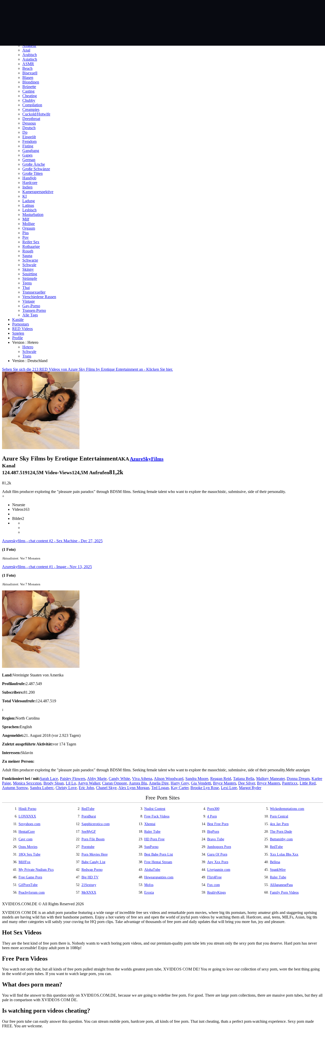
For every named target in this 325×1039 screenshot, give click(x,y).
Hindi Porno (27, 809)
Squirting (29, 274)
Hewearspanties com (158, 877)
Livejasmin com (218, 870)
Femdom (29, 141)
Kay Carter (179, 788)
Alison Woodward (168, 778)
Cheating (29, 96)
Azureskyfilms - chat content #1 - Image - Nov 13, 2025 (47, 567)
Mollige (28, 224)
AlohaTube (152, 870)
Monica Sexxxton (27, 783)
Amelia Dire (159, 783)
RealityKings (216, 892)
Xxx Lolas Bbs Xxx (284, 854)
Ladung (28, 201)
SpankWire (278, 870)
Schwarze (30, 260)
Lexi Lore (229, 788)
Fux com (213, 885)
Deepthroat (31, 118)
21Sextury (89, 885)
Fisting (27, 146)
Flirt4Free (214, 877)
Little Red (308, 783)
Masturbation (32, 214)
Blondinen (30, 82)
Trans (26, 356)
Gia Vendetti (201, 783)
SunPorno (151, 847)
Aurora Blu (138, 783)
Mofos (148, 885)
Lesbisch (29, 210)
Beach (27, 68)
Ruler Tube (152, 831)
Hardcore (29, 182)
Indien (27, 187)
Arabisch (29, 55)
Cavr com (25, 839)
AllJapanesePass (281, 885)
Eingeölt (29, 137)
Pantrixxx (290, 783)
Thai (26, 287)
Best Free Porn (218, 824)
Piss (25, 233)
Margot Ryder (250, 788)
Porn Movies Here (95, 854)
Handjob (29, 178)
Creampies (30, 109)
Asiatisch (29, 59)
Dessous (29, 123)
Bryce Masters (224, 783)
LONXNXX (27, 816)
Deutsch (29, 128)
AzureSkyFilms (147, 459)
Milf (25, 219)
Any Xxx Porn (217, 862)
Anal (26, 50)
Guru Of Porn (217, 854)
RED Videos (22, 329)
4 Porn (212, 816)
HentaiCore (27, 831)
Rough (27, 251)
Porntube (88, 847)
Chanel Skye (106, 788)
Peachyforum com (32, 892)
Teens (27, 283)
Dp (24, 132)
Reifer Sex (30, 242)
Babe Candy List (93, 862)
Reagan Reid (220, 778)
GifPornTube (28, 885)
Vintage (28, 301)
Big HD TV (90, 877)
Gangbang (30, 150)
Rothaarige (31, 246)
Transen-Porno (34, 310)
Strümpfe (29, 278)
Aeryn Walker (89, 783)
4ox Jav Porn (279, 824)
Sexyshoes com (29, 824)
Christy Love (66, 788)
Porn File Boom (93, 839)
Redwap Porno (92, 870)
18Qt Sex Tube (29, 854)
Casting (28, 91)
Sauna (27, 255)
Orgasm (28, 228)
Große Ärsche (33, 164)
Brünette (29, 86)
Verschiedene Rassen (39, 297)
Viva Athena (142, 778)
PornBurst (89, 816)
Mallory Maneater (270, 778)
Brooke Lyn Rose (204, 788)
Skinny (28, 269)
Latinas (28, 205)
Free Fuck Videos (156, 816)
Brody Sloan (53, 783)
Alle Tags (30, 315)
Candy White (119, 778)
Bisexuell (29, 73)
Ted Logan (160, 788)
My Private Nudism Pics (36, 870)
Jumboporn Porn (219, 847)
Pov (25, 237)
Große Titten (32, 173)
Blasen (27, 77)
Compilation (32, 105)
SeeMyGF (89, 831)
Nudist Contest (154, 809)
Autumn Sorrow (15, 788)
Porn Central (279, 816)
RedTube (88, 809)
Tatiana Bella (243, 778)
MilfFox (24, 862)
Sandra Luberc (42, 788)
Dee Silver (246, 783)
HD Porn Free (154, 839)
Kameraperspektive (37, 192)
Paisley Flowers (72, 778)
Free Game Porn (30, 877)
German (28, 160)
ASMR (28, 64)
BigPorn (213, 831)
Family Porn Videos (284, 892)
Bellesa (275, 862)
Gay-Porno (31, 306)
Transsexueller (33, 292)
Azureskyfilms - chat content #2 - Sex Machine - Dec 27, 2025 (52, 541)
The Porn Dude (281, 831)
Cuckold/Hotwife (36, 114)
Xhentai (149, 824)
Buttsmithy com (281, 839)
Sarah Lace (49, 778)
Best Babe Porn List (158, 854)
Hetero (27, 347)
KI (24, 196)
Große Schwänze (36, 169)
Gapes (27, 155)
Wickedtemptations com (287, 809)
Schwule (29, 265)
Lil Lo (71, 783)
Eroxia (149, 892)
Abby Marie (97, 778)
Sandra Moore (196, 778)
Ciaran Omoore (114, 783)
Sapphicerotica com (96, 824)
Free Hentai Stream (158, 862)
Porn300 (213, 809)
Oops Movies (28, 847)
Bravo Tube (215, 839)
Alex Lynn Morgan (133, 788)
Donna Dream (298, 778)
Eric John (86, 788)
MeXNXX (89, 892)
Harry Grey (180, 783)
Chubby (28, 100)
